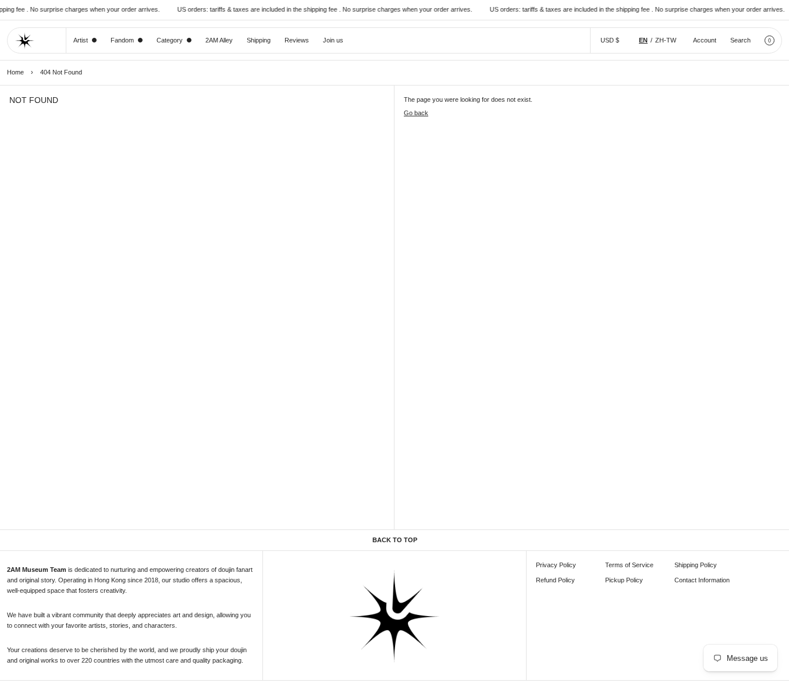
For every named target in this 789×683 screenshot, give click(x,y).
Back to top (394, 539)
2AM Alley (219, 40)
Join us (333, 40)
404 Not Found (61, 72)
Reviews (297, 40)
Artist (80, 40)
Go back (416, 112)
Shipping (259, 40)
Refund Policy (555, 580)
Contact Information (702, 580)
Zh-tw (665, 40)
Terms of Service (629, 564)
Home (15, 72)
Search (740, 40)
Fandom (122, 40)
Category (170, 40)
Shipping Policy (695, 564)
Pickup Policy (624, 580)
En (643, 40)
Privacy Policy (556, 564)
